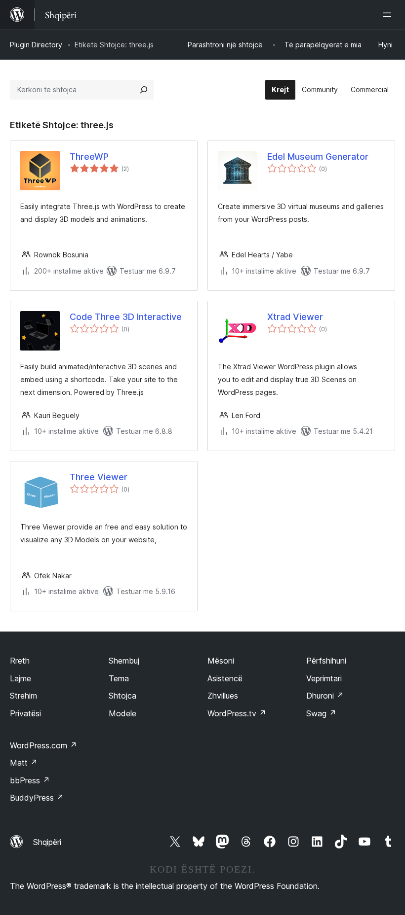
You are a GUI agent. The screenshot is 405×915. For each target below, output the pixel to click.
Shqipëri (47, 842)
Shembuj (124, 661)
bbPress (30, 780)
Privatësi (25, 713)
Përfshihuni (326, 661)
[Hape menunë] (389, 15)
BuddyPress (37, 798)
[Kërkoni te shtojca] (144, 90)
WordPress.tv (236, 713)
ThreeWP (89, 156)
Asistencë (225, 678)
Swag (321, 713)
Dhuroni (325, 696)
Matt (24, 763)
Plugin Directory (36, 44)
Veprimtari (324, 678)
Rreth (20, 661)
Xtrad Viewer (295, 317)
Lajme (20, 678)
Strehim (23, 696)
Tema (119, 678)
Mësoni (220, 661)
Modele (122, 713)
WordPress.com (43, 745)
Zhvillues (222, 696)
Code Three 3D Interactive (126, 317)
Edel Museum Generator (317, 156)
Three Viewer (98, 477)
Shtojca (122, 696)
